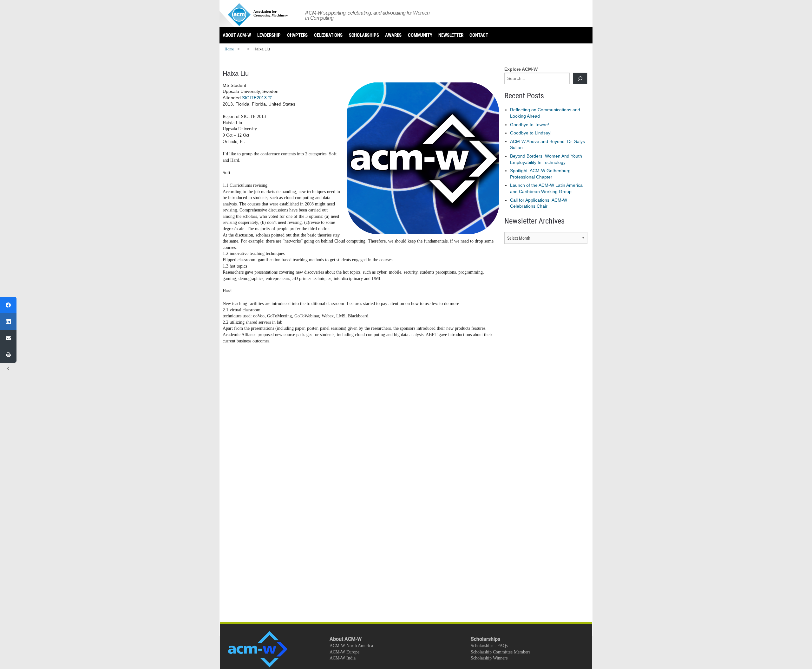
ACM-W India (343, 658)
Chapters (297, 35)
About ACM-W (237, 35)
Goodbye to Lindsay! (531, 132)
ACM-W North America (351, 645)
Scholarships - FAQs (489, 645)
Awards (393, 35)
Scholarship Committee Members (500, 652)
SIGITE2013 (254, 97)
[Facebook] (8, 305)
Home (229, 49)
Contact (478, 35)
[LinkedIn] (8, 321)
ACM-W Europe (344, 652)
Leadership (269, 35)
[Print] (8, 354)
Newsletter (450, 35)
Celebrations (328, 35)
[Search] (580, 78)
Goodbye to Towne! (529, 124)
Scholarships (364, 35)
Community (420, 35)
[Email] (8, 338)
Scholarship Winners (489, 658)
